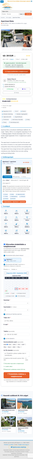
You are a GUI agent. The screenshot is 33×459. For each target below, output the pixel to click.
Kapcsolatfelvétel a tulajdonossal (17, 71)
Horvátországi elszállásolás (19, 450)
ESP (23, 344)
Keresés (29, 14)
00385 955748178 (10, 86)
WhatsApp (10, 89)
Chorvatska (19, 453)
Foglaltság (16, 176)
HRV (14, 347)
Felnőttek (7, 300)
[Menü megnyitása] (2, 1)
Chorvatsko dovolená (20, 451)
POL (18, 347)
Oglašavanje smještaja (19, 447)
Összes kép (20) (27, 49)
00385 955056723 (10, 84)
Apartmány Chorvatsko (19, 454)
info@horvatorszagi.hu (23, 444)
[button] (16, 100)
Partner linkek (11, 454)
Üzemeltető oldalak (8, 450)
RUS (9, 347)
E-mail (6, 324)
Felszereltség (8, 176)
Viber (24, 89)
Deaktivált (5, 454)
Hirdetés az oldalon (9, 444)
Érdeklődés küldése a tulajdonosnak (17, 375)
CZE (9, 344)
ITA (19, 344)
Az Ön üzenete (11, 350)
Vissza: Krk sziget (7, 105)
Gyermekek (10, 307)
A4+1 (12, 59)
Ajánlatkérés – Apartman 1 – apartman (15, 201)
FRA (5, 347)
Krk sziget (8, 17)
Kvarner (3, 17)
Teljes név (7, 317)
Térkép (17, 92)
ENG (5, 344)
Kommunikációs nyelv (13, 342)
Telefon (9, 331)
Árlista (24, 176)
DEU (14, 344)
